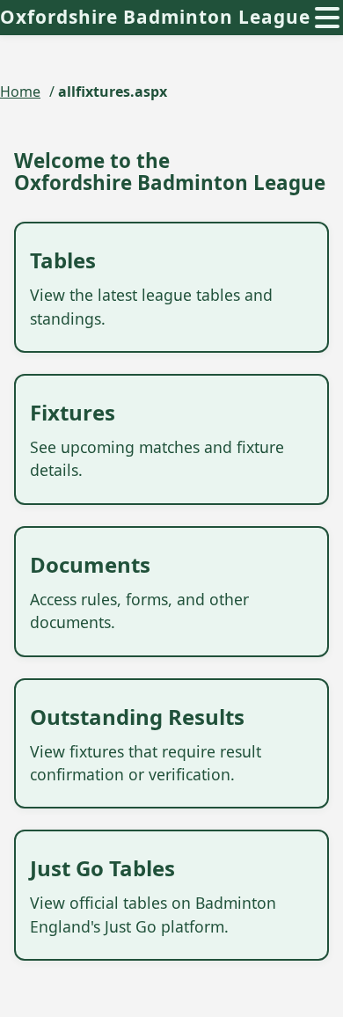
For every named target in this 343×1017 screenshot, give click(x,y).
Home (20, 91)
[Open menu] (327, 17)
